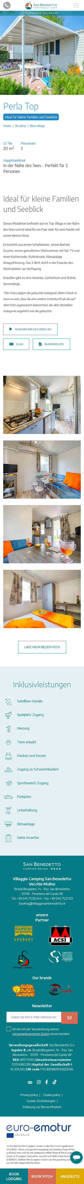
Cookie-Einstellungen (41, 1101)
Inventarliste (54, 344)
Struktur (20, 126)
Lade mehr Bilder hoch (42, 647)
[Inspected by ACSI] (60, 936)
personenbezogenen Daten (31, 1034)
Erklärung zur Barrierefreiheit (42, 1107)
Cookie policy (51, 1094)
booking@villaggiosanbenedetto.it (42, 903)
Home (7, 126)
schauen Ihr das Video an (33, 329)
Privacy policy (29, 1094)
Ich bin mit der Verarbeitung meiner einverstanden (41, 1031)
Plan (19, 344)
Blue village (37, 126)
